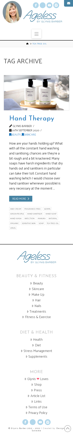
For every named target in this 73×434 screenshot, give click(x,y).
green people (17, 213)
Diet (38, 345)
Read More (19, 198)
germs (47, 209)
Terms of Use (37, 407)
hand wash (15, 218)
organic (14, 223)
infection (29, 218)
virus (13, 228)
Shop (38, 384)
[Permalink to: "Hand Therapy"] (36, 92)
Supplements (37, 356)
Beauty (16, 134)
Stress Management (38, 351)
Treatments (38, 311)
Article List (38, 396)
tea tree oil (53, 223)
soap (41, 223)
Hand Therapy (31, 118)
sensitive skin (28, 223)
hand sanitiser (34, 213)
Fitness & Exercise (38, 317)
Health (38, 339)
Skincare (30, 134)
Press (38, 390)
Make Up (38, 294)
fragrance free (32, 209)
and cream (15, 209)
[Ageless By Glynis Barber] (36, 257)
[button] (36, 33)
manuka (42, 218)
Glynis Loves (37, 379)
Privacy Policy (37, 412)
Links (38, 401)
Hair (38, 300)
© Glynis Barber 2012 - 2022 (24, 428)
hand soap (51, 213)
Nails (37, 306)
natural (53, 218)
